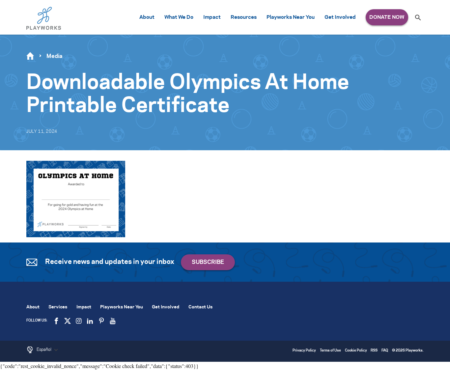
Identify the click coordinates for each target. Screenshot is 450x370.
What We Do (178, 17)
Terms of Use (330, 350)
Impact (212, 17)
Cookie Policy (356, 350)
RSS (374, 350)
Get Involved (340, 17)
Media (54, 56)
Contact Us (200, 307)
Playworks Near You (291, 17)
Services (57, 307)
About (147, 17)
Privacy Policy (304, 350)
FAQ (384, 350)
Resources (244, 17)
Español (44, 350)
